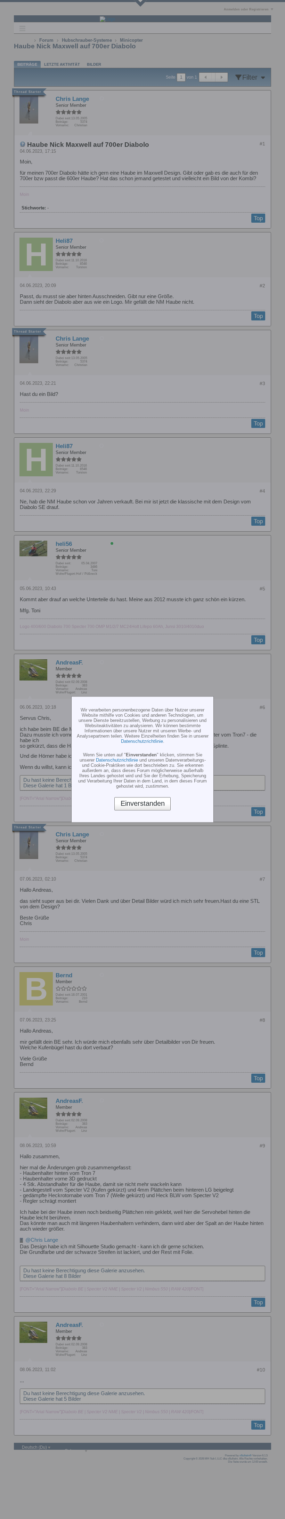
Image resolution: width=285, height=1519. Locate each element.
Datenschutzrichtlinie (142, 741)
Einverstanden (143, 804)
